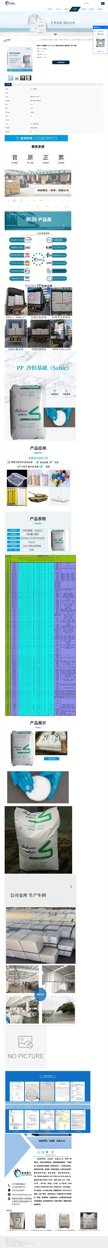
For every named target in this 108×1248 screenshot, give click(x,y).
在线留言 (100, 9)
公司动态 (66, 9)
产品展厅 (74, 9)
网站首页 (51, 39)
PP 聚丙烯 (61, 39)
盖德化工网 (13, 1245)
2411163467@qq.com (13, 1240)
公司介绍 (58, 9)
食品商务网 (20, 1245)
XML (33, 1244)
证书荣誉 (83, 9)
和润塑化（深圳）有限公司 (12, 1244)
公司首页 (49, 9)
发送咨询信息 (60, 62)
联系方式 (91, 9)
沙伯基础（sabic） (68, 39)
